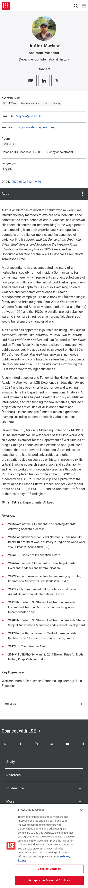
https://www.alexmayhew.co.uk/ (34, 127)
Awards (10, 704)
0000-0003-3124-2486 (26, 181)
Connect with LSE (19, 731)
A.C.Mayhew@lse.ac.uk (26, 116)
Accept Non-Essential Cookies (49, 880)
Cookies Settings (49, 868)
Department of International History (44, 59)
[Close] (81, 810)
